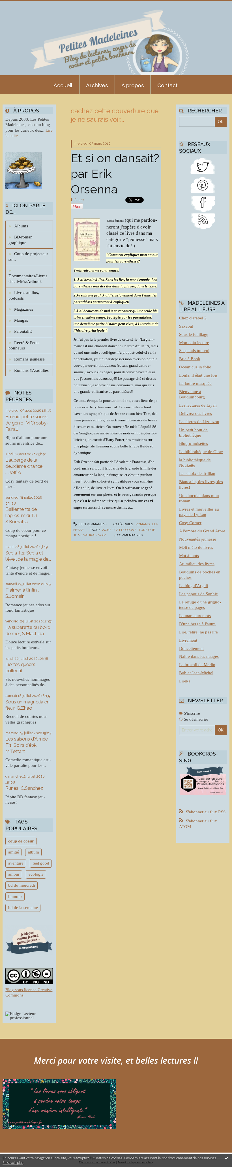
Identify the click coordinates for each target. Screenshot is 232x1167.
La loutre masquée (195, 383)
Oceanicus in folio (195, 367)
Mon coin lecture (194, 342)
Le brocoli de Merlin (197, 664)
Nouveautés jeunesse (197, 539)
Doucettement (191, 648)
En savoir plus (13, 1162)
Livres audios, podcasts (23, 295)
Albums (21, 226)
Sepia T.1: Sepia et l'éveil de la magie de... (28, 556)
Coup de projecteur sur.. (28, 256)
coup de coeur (21, 841)
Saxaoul (186, 326)
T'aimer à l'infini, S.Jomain (22, 593)
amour (14, 874)
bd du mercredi (21, 885)
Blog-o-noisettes (193, 443)
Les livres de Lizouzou (199, 421)
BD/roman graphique (20, 240)
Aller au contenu (18, 4)
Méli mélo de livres (196, 547)
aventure (15, 863)
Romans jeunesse (29, 359)
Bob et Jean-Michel (196, 673)
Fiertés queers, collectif (20, 667)
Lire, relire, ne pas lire (198, 632)
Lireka (184, 681)
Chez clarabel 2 (193, 318)
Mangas (21, 320)
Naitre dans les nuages (199, 656)
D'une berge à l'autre (197, 624)
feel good (41, 863)
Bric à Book (189, 359)
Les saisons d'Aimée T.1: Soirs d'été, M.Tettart (26, 745)
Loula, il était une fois (198, 375)
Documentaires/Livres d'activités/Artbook (27, 279)
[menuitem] (63, 84)
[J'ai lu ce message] (226, 1158)
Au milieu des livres (196, 564)
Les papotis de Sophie (198, 594)
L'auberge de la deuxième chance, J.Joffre (24, 466)
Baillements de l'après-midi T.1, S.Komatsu (21, 515)
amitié (13, 852)
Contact (167, 85)
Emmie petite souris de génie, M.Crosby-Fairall (26, 423)
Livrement (188, 640)
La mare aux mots (195, 615)
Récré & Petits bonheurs (23, 345)
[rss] (203, 220)
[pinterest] (203, 184)
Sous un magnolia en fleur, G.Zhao (27, 705)
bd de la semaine (23, 907)
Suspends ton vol (194, 350)
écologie (36, 874)
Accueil (62, 85)
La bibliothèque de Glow (201, 451)
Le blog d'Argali (193, 585)
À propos (132, 85)
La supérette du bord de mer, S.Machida (27, 630)
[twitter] (203, 165)
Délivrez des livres (195, 413)
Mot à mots (189, 555)
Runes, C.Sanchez (24, 788)
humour (15, 896)
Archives (97, 85)
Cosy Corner (190, 522)
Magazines (23, 309)
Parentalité (23, 331)
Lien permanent (92, 524)
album (33, 852)
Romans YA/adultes (31, 370)
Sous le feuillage (193, 334)
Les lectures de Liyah (198, 405)
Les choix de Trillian (197, 473)
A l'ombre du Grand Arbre (202, 531)
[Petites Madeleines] (203, 203)
